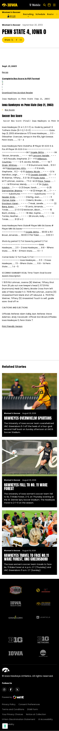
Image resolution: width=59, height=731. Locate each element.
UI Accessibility (45, 719)
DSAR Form (32, 709)
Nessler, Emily (8, 197)
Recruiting (28, 14)
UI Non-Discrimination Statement (18, 719)
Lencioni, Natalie (41, 155)
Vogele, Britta (37, 152)
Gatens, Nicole (32, 171)
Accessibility (8, 724)
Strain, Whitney (9, 165)
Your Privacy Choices (12, 714)
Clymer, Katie (8, 200)
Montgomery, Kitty (16, 168)
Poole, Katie (39, 177)
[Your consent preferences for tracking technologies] (5, 726)
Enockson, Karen (10, 203)
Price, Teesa (44, 181)
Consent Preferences (29, 704)
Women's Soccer (11, 24)
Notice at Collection (36, 714)
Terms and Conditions (13, 709)
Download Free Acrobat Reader (17, 92)
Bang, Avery (8, 206)
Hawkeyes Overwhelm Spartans (28, 418)
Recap (5, 72)
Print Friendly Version (12, 326)
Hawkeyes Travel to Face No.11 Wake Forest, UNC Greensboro (26, 557)
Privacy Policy (8, 704)
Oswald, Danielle (39, 174)
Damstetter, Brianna (12, 190)
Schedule (40, 14)
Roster (50, 14)
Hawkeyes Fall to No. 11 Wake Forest (26, 486)
